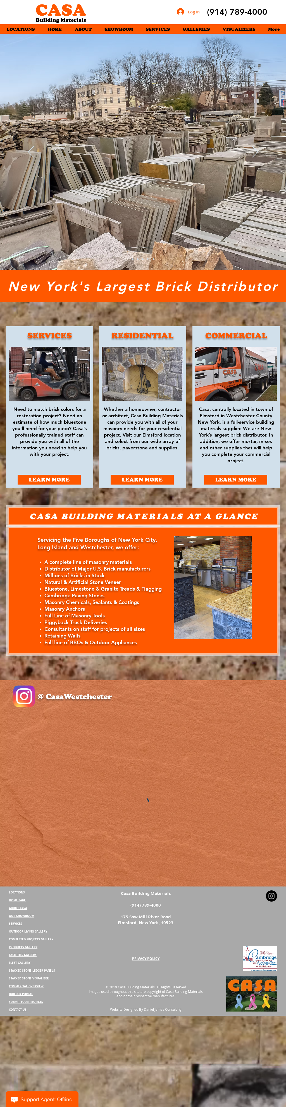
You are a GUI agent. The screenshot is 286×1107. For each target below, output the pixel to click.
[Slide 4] (138, 259)
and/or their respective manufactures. (145, 935)
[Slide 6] (133, 259)
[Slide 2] (153, 259)
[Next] (255, 152)
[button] (196, 29)
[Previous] (31, 152)
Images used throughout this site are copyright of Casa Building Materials (146, 930)
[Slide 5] (143, 259)
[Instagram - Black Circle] (271, 834)
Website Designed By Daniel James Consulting (146, 948)
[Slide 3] (148, 259)
